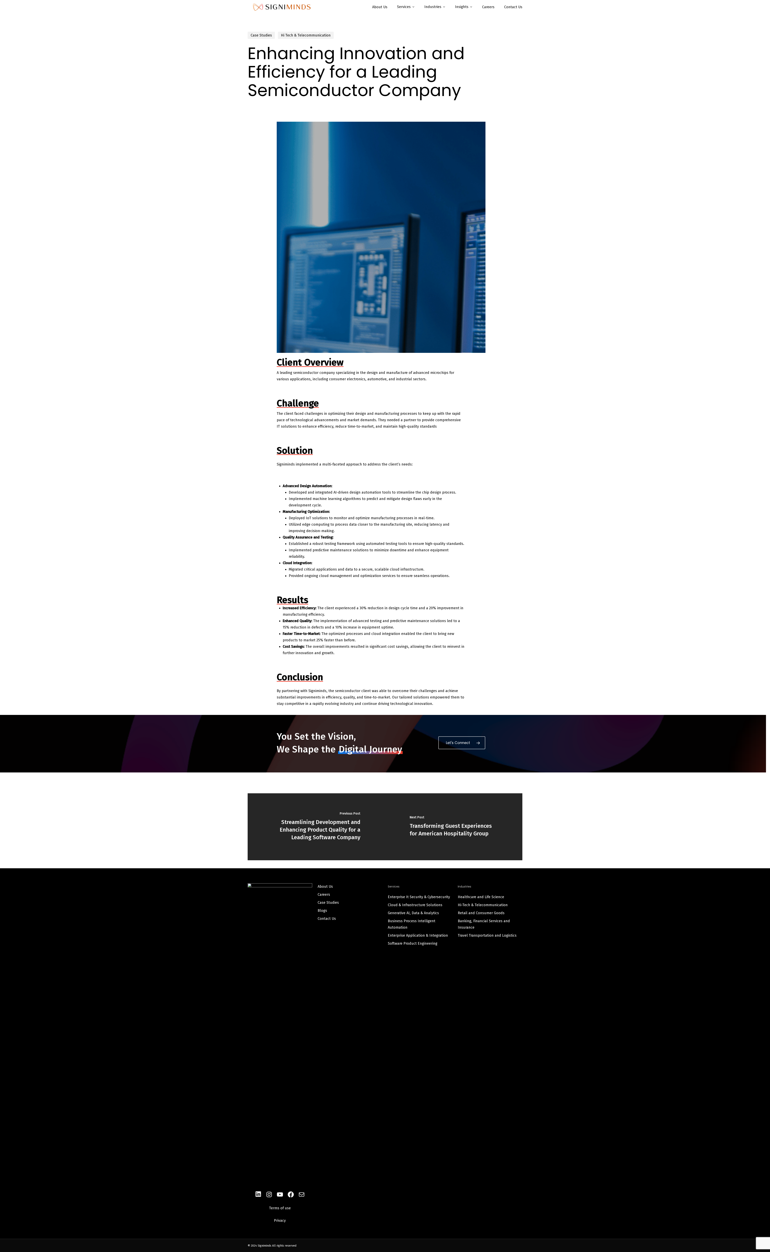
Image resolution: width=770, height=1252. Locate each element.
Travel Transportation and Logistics (487, 935)
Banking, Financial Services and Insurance (484, 924)
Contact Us (327, 918)
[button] (461, 742)
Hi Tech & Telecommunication (306, 35)
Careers (324, 894)
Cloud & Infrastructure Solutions (415, 905)
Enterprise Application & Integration (418, 935)
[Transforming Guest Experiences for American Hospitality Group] (453, 826)
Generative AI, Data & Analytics (413, 913)
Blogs (322, 910)
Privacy (280, 1220)
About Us (325, 886)
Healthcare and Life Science (481, 897)
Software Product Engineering (412, 943)
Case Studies (261, 35)
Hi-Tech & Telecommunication (483, 905)
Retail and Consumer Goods (481, 913)
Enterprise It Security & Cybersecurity (419, 897)
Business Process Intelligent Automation (411, 924)
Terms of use (280, 1208)
